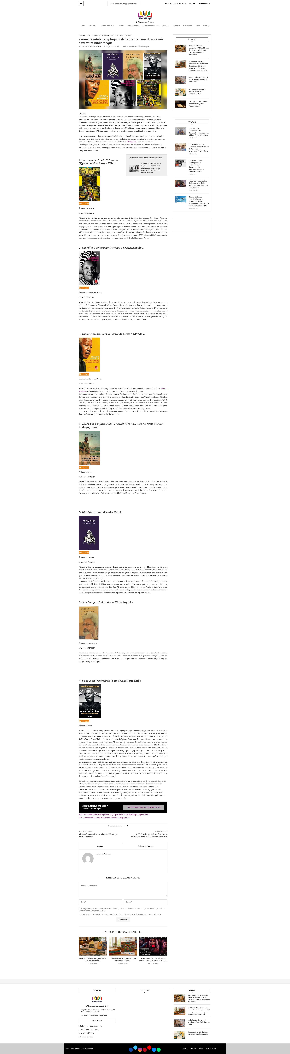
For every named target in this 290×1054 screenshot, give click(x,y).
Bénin (124, 815)
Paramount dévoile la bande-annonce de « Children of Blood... (153, 959)
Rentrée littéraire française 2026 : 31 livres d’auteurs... (92, 959)
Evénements (187, 26)
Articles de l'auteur (145, 846)
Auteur (100, 846)
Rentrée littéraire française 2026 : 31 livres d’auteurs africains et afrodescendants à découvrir (199, 50)
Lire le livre (84, 204)
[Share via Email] (136, 826)
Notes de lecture (133, 26)
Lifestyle (176, 26)
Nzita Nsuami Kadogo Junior (117, 818)
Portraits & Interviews (151, 26)
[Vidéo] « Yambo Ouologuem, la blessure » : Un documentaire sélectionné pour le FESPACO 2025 (196, 166)
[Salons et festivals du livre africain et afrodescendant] (180, 92)
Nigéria (89, 818)
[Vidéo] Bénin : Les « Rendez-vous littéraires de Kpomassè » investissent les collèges (199, 147)
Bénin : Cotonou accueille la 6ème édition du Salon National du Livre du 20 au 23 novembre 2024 (199, 201)
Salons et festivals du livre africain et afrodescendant (197, 91)
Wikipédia (131, 142)
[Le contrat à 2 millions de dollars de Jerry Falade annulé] (180, 104)
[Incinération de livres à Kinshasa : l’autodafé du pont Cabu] (180, 80)
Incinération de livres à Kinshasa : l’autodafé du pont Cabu (198, 79)
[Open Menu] (81, 3)
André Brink (96, 815)
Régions (165, 26)
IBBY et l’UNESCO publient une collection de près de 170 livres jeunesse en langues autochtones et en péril (198, 66)
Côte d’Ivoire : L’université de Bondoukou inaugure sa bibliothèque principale (199, 131)
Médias (184, 1048)
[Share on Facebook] (130, 826)
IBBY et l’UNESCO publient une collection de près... (123, 959)
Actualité (91, 26)
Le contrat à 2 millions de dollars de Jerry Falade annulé (198, 104)
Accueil (82, 26)
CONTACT (192, 4)
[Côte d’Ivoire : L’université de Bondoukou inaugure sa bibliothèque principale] (180, 131)
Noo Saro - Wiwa (99, 818)
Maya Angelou (138, 815)
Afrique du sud (85, 815)
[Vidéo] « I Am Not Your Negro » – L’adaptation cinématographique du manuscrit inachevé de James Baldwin (151, 168)
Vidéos (197, 26)
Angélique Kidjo (107, 815)
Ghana (130, 815)
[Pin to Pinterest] (134, 826)
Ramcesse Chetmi (95, 46)
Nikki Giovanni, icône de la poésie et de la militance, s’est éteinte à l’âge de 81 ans (198, 184)
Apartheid (118, 815)
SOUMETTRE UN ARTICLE (175, 4)
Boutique (206, 26)
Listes (121, 26)
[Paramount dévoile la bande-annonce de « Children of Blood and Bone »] (153, 946)
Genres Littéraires (107, 26)
